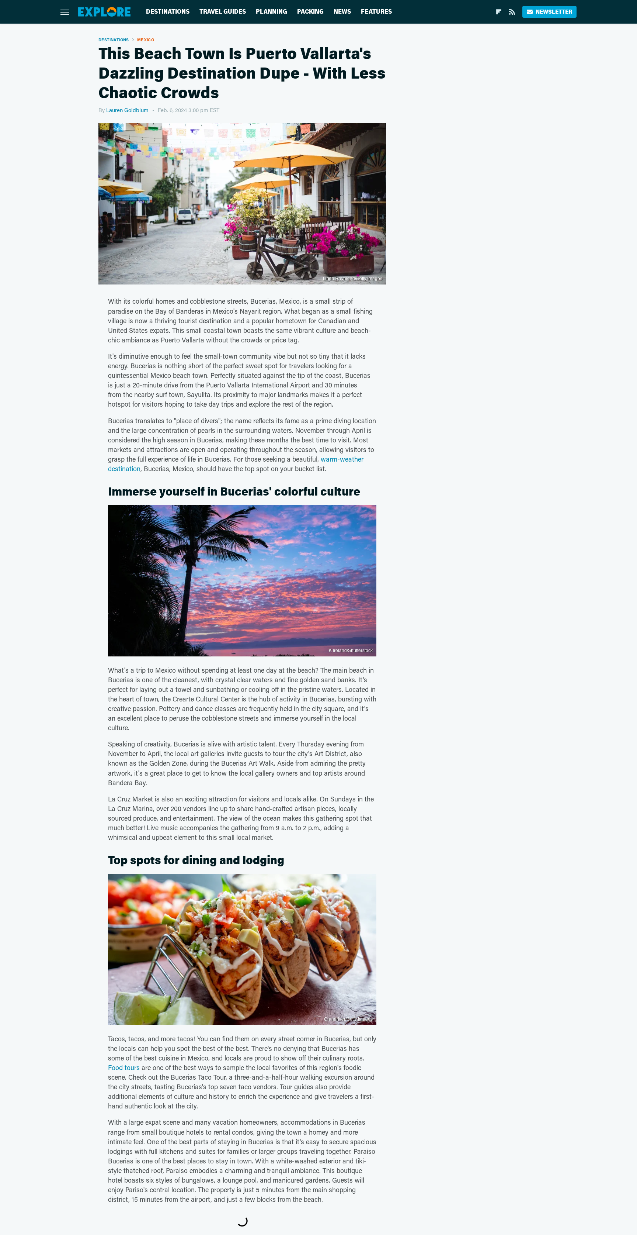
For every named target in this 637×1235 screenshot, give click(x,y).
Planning (271, 11)
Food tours (124, 1067)
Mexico (145, 40)
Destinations (167, 11)
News (342, 11)
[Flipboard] (499, 12)
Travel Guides (222, 11)
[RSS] (512, 12)
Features (376, 11)
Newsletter (554, 11)
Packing (310, 11)
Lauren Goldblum (127, 110)
